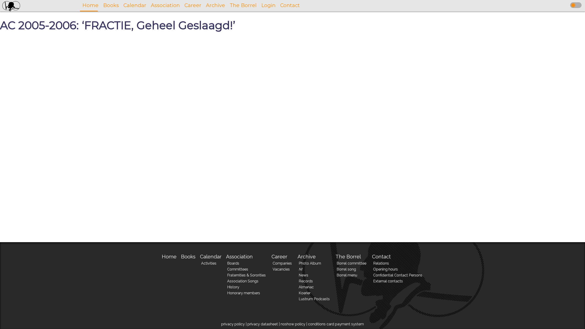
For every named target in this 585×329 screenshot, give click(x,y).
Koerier (305, 293)
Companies (282, 263)
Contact (381, 257)
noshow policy (293, 324)
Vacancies (281, 269)
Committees (237, 269)
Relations (381, 263)
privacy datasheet (262, 324)
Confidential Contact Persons (397, 275)
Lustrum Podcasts (314, 299)
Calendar (210, 257)
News (303, 275)
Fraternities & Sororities (246, 275)
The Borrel (348, 257)
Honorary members (243, 293)
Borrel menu (347, 275)
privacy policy (233, 324)
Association (239, 257)
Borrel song (346, 269)
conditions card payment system (336, 324)
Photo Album (310, 263)
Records (306, 281)
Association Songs (242, 281)
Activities (208, 263)
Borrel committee (351, 263)
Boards (233, 263)
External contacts (388, 281)
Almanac (306, 287)
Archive (307, 257)
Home (169, 257)
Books (188, 257)
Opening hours (385, 269)
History (233, 287)
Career (279, 257)
